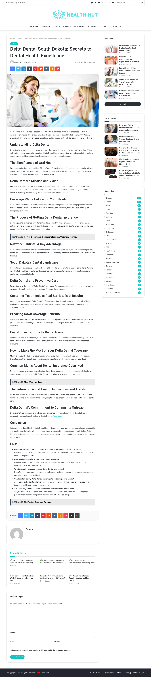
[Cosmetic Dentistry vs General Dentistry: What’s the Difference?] (53, 566)
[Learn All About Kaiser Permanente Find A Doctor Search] (111, 71)
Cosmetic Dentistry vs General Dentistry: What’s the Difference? (129, 139)
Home (14, 39)
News (108, 205)
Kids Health (110, 285)
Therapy (109, 243)
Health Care (110, 251)
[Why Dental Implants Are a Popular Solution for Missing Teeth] (82, 566)
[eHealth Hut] (75, 14)
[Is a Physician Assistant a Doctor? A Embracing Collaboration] (111, 94)
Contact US (116, 27)
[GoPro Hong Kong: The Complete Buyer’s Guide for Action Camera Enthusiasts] (111, 173)
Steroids (67, 27)
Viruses (108, 281)
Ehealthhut (110, 198)
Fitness (108, 236)
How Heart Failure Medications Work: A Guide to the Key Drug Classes (22, 578)
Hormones (92, 27)
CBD (107, 247)
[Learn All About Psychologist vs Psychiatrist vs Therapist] (111, 60)
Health (20, 39)
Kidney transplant (112, 262)
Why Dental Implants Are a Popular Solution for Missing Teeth (80, 578)
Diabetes (109, 289)
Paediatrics (46, 27)
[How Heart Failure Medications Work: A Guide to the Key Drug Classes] (23, 566)
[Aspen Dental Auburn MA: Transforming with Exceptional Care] (111, 82)
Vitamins (103, 27)
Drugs (57, 27)
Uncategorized (111, 240)
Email (13, 641)
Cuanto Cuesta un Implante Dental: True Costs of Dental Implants (129, 48)
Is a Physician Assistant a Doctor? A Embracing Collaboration (129, 93)
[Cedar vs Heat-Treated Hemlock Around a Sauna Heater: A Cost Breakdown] (111, 151)
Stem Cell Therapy (113, 292)
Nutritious (109, 277)
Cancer (108, 270)
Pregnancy (110, 224)
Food (108, 221)
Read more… (58, 416)
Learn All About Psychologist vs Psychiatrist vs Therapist (129, 59)
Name (13, 632)
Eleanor (16, 62)
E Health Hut (44, 673)
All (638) (123, 104)
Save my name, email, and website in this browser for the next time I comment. (41, 650)
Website (57, 641)
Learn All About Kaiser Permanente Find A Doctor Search (129, 70)
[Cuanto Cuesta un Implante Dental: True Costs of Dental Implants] (111, 48)
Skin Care (34, 27)
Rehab (108, 258)
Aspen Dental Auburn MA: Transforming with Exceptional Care (129, 82)
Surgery (109, 217)
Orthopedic (79, 27)
